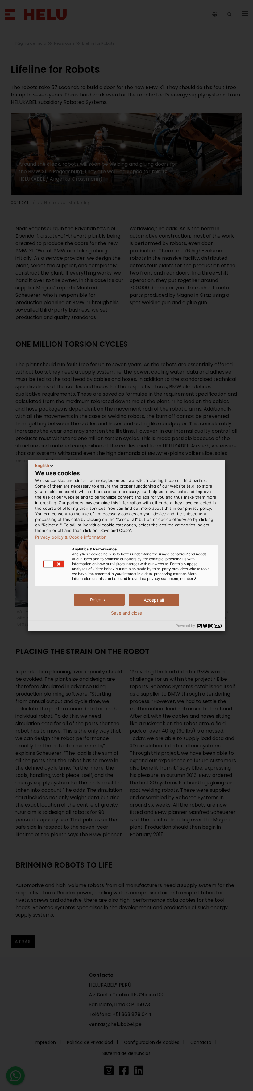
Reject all (99, 599)
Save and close (126, 613)
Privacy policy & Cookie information (70, 537)
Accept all (154, 600)
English (42, 465)
